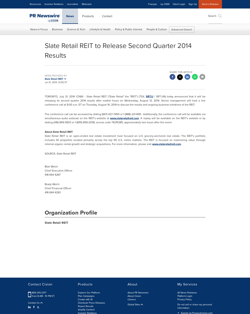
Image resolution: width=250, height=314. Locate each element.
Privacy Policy (184, 299)
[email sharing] (202, 77)
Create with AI (85, 299)
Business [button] (57, 29)
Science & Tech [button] (76, 29)
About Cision (134, 296)
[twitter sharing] (180, 77)
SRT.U (149, 96)
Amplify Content (86, 309)
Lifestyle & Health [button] (100, 29)
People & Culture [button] (157, 29)
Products (88, 16)
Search (212, 16)
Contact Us (34, 303)
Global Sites (134, 304)
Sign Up (193, 4)
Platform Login (184, 296)
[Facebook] (33, 307)
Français (152, 4)
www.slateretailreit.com (124, 118)
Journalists (72, 4)
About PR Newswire (138, 292)
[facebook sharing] (172, 77)
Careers (132, 299)
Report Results (86, 306)
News (70, 16)
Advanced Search (181, 29)
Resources (35, 4)
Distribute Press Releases (91, 303)
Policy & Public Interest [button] (128, 29)
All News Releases (187, 292)
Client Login (179, 4)
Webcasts (87, 4)
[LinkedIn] (30, 307)
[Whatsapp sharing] (195, 77)
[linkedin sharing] (187, 77)
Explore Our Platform (89, 292)
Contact (107, 16)
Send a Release (210, 4)
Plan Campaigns (86, 296)
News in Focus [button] (39, 29)
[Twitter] (38, 307)
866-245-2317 (39, 292)
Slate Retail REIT (56, 222)
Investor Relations (54, 4)
